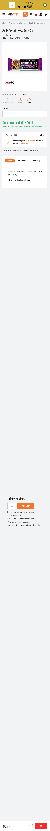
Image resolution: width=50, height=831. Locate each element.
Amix (12, 35)
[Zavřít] (45, 5)
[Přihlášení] (40, 14)
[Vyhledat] (25, 14)
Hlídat (20, 102)
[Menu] (3, 14)
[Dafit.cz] (13, 14)
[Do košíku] (41, 826)
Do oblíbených (7, 102)
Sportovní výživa (17, 23)
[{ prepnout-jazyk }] (36, 14)
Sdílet (29, 102)
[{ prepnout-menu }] (31, 14)
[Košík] (46, 14)
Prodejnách (38, 127)
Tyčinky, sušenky (37, 23)
